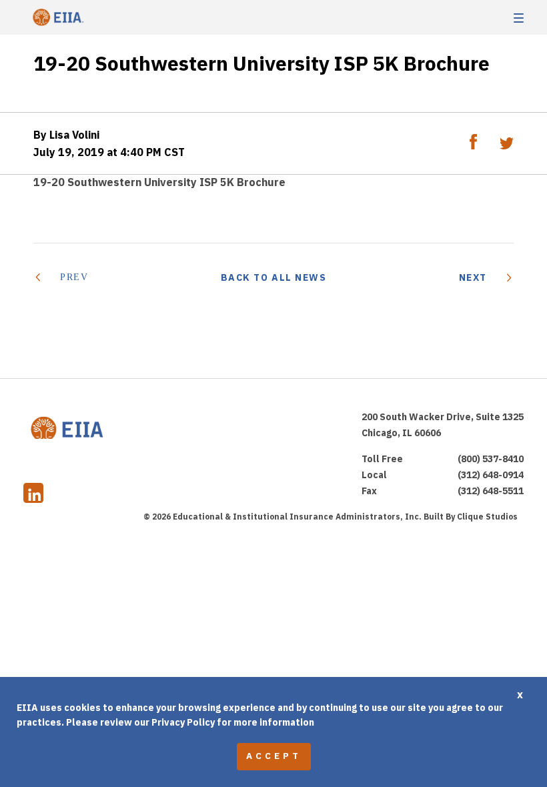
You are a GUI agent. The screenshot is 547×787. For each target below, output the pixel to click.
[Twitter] (507, 145)
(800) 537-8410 (491, 459)
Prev (74, 277)
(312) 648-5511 (491, 491)
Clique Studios (487, 517)
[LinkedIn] (33, 494)
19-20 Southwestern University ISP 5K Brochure (159, 182)
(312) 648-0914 (491, 475)
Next (473, 277)
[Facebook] (475, 145)
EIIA (56, 18)
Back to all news (274, 277)
